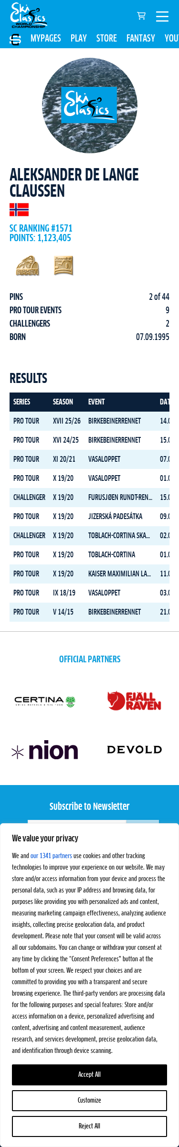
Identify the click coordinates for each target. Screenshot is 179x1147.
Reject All (89, 1126)
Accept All (89, 1075)
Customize (89, 1100)
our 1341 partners (51, 856)
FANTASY (140, 38)
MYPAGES (46, 38)
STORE (106, 38)
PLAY (79, 38)
